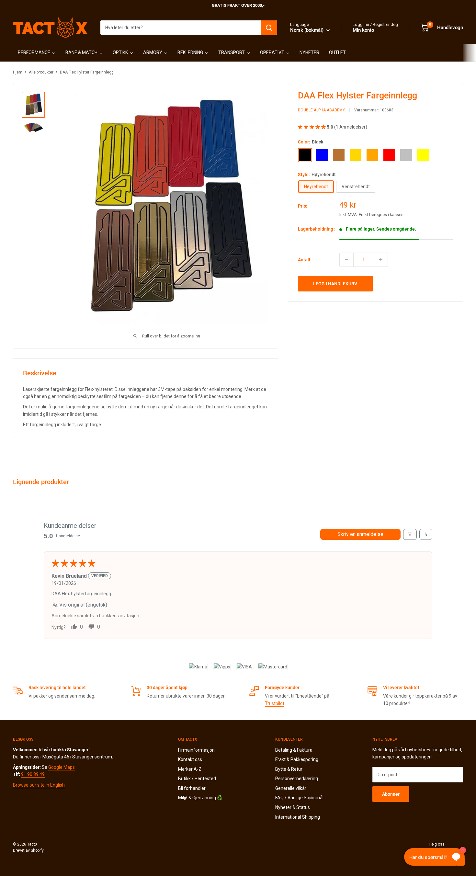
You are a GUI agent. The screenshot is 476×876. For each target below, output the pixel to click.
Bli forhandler (192, 788)
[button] (312, 127)
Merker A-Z (189, 769)
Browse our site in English (39, 785)
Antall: (305, 259)
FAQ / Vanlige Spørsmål (299, 797)
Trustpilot (274, 703)
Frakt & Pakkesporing (296, 759)
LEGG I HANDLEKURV (335, 283)
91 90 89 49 (33, 774)
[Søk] (269, 27)
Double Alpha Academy (321, 110)
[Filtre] (410, 534)
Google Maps (61, 767)
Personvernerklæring (296, 778)
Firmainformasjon (196, 750)
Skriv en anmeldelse (360, 534)
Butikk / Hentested (197, 778)
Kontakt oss (190, 759)
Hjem (17, 72)
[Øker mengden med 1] (381, 260)
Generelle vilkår (290, 788)
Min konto (363, 30)
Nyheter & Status (292, 807)
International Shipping (297, 817)
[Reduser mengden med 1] (346, 260)
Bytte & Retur (288, 769)
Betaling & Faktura (293, 750)
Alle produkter (41, 72)
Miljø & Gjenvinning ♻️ (200, 797)
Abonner (391, 794)
